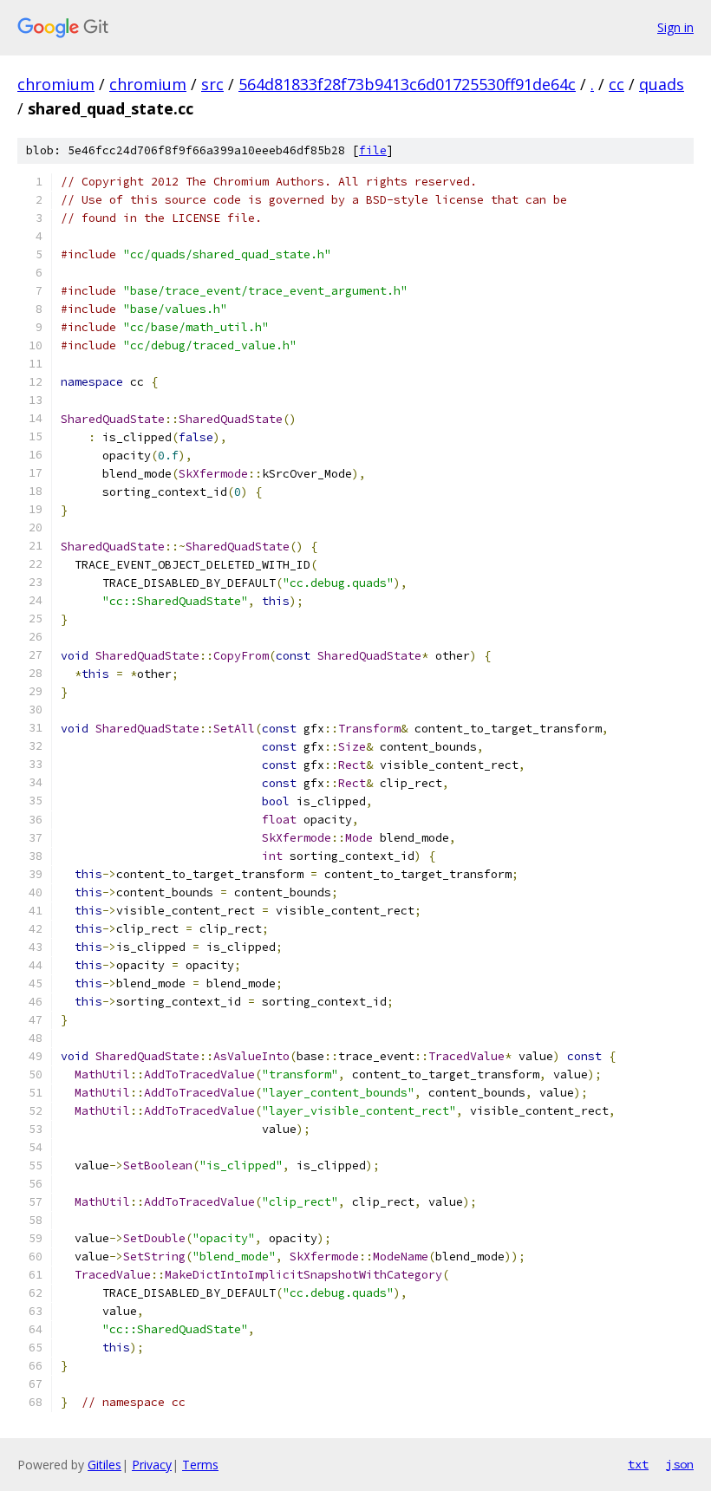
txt (638, 1464)
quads (661, 84)
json (680, 1464)
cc (616, 84)
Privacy (152, 1464)
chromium (56, 84)
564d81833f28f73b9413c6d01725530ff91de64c (407, 84)
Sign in (675, 27)
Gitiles (104, 1464)
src (212, 84)
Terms (200, 1464)
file (373, 150)
